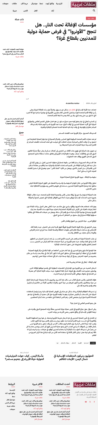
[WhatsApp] (77, 47)
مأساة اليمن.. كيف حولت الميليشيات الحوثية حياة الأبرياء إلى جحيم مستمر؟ (24, 357)
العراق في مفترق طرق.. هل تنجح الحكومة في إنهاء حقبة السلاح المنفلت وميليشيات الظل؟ (9, 173)
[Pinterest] (82, 47)
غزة (57, 343)
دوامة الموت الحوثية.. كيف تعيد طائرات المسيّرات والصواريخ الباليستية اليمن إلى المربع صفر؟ (13, 51)
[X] (88, 47)
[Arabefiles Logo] (83, 5)
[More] (71, 47)
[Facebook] (93, 47)
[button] (94, 10)
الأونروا (80, 343)
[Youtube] (86, 402)
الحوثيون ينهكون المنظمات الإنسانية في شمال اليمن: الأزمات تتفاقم (73, 357)
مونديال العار (19, 126)
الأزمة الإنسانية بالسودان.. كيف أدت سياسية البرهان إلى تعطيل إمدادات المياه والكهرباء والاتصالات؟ (10, 184)
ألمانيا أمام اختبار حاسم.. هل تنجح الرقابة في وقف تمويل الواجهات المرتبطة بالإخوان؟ (14, 121)
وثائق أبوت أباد (19, 92)
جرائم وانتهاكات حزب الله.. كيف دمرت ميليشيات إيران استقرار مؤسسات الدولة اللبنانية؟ (13, 86)
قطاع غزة (72, 109)
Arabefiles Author (72, 103)
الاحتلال (74, 343)
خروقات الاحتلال (65, 343)
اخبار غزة (86, 343)
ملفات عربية (20, 57)
